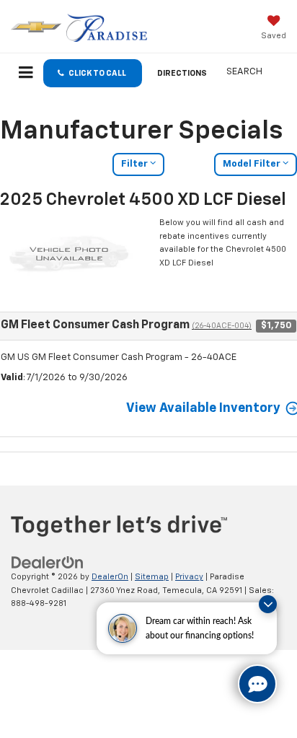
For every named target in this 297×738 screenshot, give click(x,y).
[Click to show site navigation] (26, 74)
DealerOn (110, 577)
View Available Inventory (203, 408)
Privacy (189, 577)
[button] (92, 73)
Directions (182, 73)
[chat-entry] (257, 683)
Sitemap (152, 577)
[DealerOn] (47, 563)
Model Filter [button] (253, 164)
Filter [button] (135, 164)
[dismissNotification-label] (268, 604)
